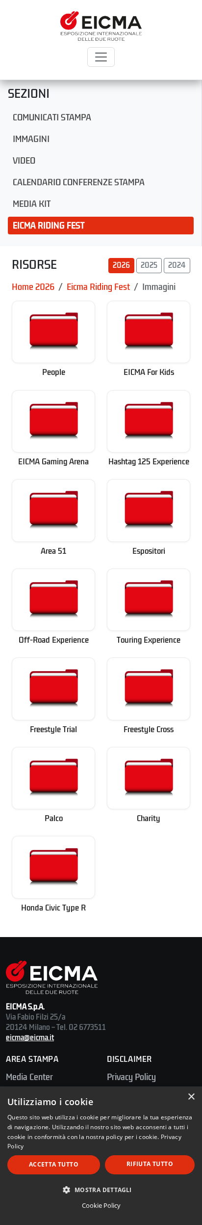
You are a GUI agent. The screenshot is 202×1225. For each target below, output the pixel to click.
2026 (121, 265)
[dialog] (101, 1155)
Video (24, 161)
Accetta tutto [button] (53, 1164)
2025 (149, 265)
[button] (101, 1190)
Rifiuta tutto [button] (149, 1164)
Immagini (31, 139)
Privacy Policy (131, 1077)
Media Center (29, 1077)
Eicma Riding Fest (48, 225)
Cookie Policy (101, 1205)
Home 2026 (33, 287)
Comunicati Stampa (52, 117)
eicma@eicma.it (30, 1037)
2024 (177, 265)
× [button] (191, 1097)
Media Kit (31, 204)
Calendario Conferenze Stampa (79, 182)
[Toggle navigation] (101, 57)
